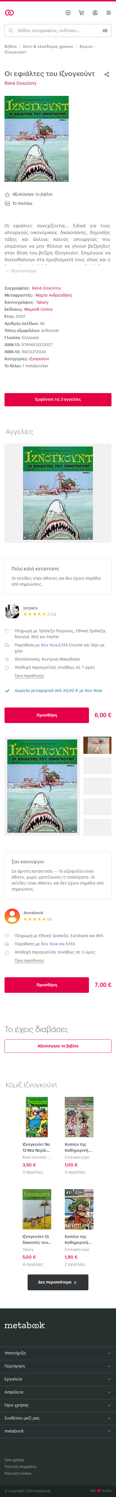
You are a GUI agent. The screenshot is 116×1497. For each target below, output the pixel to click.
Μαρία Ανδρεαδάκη (53, 295)
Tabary (42, 303)
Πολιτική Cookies (18, 1473)
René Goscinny (21, 83)
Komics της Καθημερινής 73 (77, 1148)
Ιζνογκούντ (15, 52)
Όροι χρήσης (14, 1460)
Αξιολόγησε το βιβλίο (32, 195)
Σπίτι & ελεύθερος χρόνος (48, 46)
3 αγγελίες (33, 1172)
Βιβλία (11, 46)
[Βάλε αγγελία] (68, 13)
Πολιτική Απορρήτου (21, 1466)
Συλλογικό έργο (77, 1157)
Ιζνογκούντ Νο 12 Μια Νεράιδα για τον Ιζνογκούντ (37, 1148)
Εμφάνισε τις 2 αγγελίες (58, 400)
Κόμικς (86, 46)
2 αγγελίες (75, 1265)
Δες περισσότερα (55, 1282)
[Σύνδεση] (95, 13)
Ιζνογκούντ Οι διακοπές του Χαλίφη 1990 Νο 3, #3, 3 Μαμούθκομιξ (36, 1240)
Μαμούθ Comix (38, 310)
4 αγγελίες (33, 1265)
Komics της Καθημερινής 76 (77, 1240)
